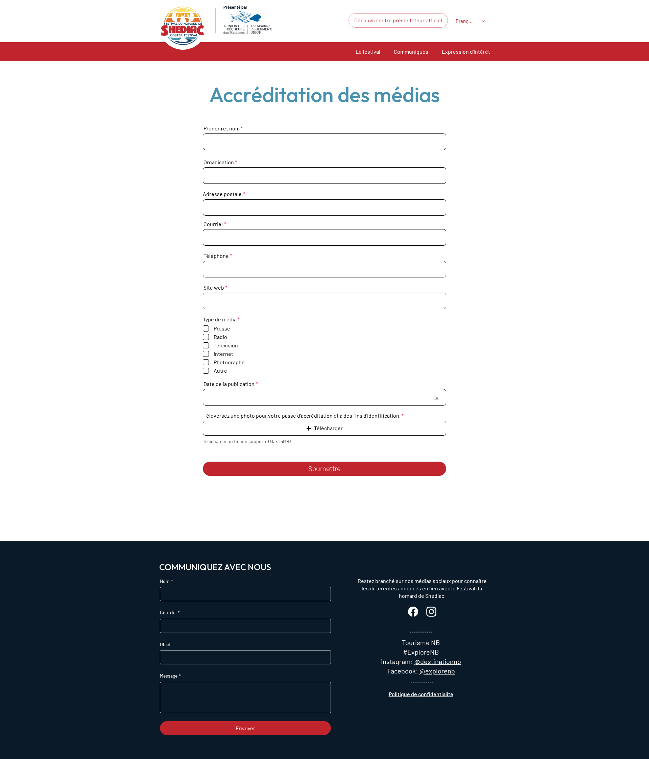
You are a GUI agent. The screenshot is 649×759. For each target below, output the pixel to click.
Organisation (218, 162)
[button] (368, 51)
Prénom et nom (221, 128)
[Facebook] (413, 611)
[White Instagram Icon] (431, 611)
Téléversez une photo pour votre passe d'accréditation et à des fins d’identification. (302, 415)
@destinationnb (437, 661)
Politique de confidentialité (421, 694)
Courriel (213, 224)
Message (170, 676)
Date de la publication (231, 384)
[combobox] (324, 207)
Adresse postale (222, 194)
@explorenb (437, 671)
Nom (166, 581)
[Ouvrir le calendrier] (436, 397)
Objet (165, 644)
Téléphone (216, 256)
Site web (213, 287)
